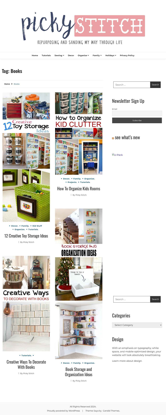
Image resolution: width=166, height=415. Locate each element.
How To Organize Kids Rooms (78, 188)
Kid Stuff (37, 226)
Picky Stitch (28, 242)
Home (35, 55)
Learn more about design (127, 361)
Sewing (58, 55)
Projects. (72, 182)
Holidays (109, 55)
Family (96, 55)
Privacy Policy (127, 55)
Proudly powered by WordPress (63, 411)
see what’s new (127, 137)
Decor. (14, 226)
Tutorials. (33, 229)
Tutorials (46, 55)
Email (114, 109)
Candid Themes (111, 411)
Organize (82, 55)
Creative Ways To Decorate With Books (26, 364)
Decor (71, 55)
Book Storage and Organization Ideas (78, 371)
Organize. (20, 229)
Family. (25, 226)
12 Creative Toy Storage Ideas (26, 236)
